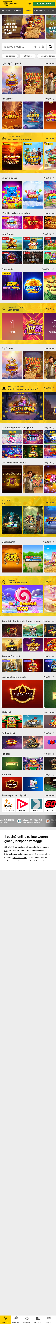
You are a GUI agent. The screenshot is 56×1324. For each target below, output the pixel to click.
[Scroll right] (52, 27)
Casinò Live (39, 10)
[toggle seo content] (28, 866)
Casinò (28, 10)
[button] (50, 46)
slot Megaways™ (11, 861)
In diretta (17, 10)
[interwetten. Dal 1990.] (9, 3)
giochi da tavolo (19, 857)
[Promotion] (23, 27)
